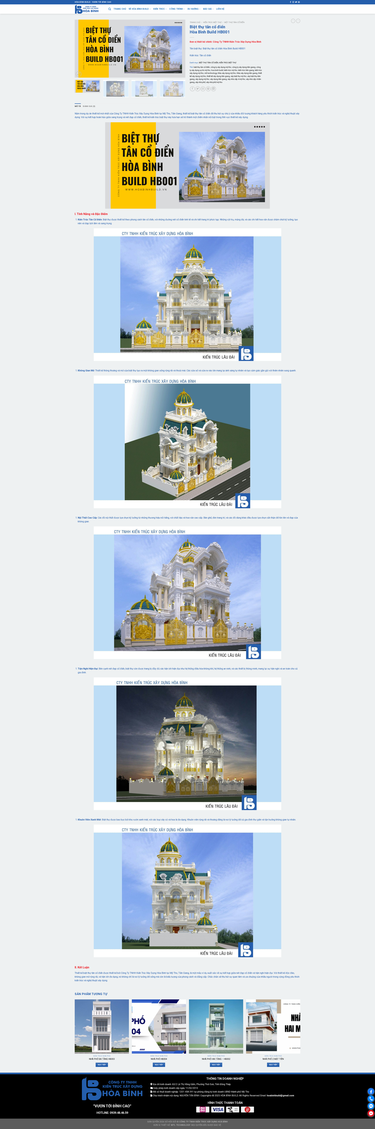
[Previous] (80, 48)
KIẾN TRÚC (159, 9)
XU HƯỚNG (193, 9)
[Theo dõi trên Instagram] (293, 2)
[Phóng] (78, 74)
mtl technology (210, 73)
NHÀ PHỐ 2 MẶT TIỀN (273, 1059)
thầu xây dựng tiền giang (247, 73)
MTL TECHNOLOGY (180, 1125)
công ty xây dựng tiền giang (243, 67)
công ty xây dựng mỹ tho (221, 67)
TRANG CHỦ (120, 9)
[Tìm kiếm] (109, 9)
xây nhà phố (200, 82)
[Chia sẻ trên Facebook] (192, 88)
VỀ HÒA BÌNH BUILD (139, 9)
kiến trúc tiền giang (246, 70)
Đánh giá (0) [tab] (89, 106)
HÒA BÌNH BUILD (229, 1095)
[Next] (179, 48)
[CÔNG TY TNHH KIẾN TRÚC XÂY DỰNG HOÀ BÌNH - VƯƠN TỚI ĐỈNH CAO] (89, 9)
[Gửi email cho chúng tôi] (299, 2)
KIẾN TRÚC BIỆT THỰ (212, 22)
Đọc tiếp (102, 1065)
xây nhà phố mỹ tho (214, 82)
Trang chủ (195, 22)
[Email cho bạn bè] (203, 88)
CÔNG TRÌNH (176, 9)
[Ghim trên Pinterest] (208, 88)
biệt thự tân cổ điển (202, 67)
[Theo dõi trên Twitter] (296, 2)
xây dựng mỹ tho (202, 79)
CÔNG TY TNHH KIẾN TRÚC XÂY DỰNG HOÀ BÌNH (203, 1122)
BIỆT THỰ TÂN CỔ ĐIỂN (234, 22)
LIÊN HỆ (220, 9)
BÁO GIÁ (207, 9)
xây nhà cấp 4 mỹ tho (236, 79)
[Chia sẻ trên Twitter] (197, 88)
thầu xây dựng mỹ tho (227, 73)
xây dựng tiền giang (218, 79)
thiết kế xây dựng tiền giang (218, 76)
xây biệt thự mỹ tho (239, 76)
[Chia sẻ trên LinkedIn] (213, 88)
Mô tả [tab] (78, 106)
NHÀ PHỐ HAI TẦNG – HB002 (216, 1059)
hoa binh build (217, 70)
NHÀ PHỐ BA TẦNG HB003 (102, 1059)
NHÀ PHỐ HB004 (159, 1059)
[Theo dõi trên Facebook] (290, 2)
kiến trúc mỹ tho (230, 70)
